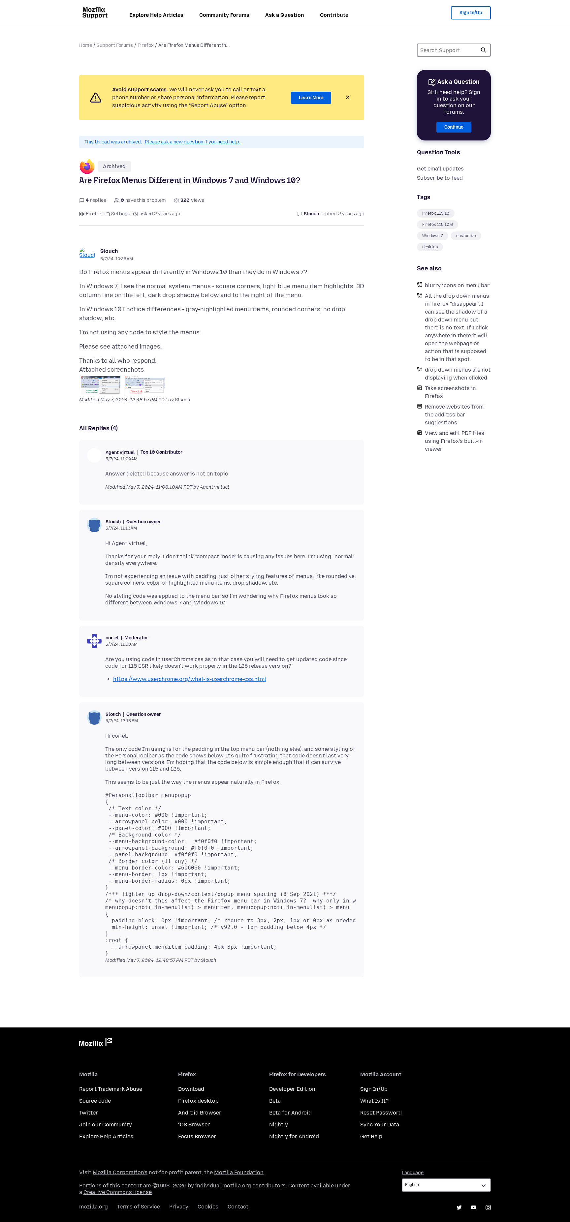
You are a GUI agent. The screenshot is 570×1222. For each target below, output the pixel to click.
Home (85, 45)
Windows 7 (432, 235)
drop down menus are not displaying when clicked (458, 374)
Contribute (334, 15)
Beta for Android (290, 1113)
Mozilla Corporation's (120, 1172)
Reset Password (381, 1113)
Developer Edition (292, 1089)
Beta (275, 1101)
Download (191, 1089)
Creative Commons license (117, 1192)
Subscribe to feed (440, 178)
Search (483, 50)
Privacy (178, 1207)
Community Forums (224, 15)
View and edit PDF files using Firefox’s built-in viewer (454, 441)
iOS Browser (194, 1124)
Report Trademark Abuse (110, 1089)
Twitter (88, 1113)
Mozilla (95, 1043)
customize (466, 235)
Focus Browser (197, 1136)
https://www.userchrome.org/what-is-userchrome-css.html (189, 679)
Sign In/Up (470, 12)
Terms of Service (138, 1207)
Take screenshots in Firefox (450, 392)
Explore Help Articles (156, 15)
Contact (238, 1207)
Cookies (208, 1207)
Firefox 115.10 (435, 213)
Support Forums (115, 45)
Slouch (109, 251)
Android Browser (199, 1113)
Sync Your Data (379, 1124)
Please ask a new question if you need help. (192, 142)
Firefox (146, 45)
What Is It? (374, 1101)
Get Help (371, 1136)
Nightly (278, 1124)
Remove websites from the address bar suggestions (454, 415)
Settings (120, 214)
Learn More (311, 98)
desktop (430, 247)
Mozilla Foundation (239, 1172)
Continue (453, 127)
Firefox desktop (198, 1101)
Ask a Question (284, 15)
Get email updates (440, 169)
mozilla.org (93, 1207)
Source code (95, 1101)
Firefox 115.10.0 (437, 224)
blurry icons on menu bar (457, 285)
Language (413, 1173)
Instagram (488, 1207)
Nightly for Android (294, 1136)
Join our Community (105, 1124)
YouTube (473, 1207)
